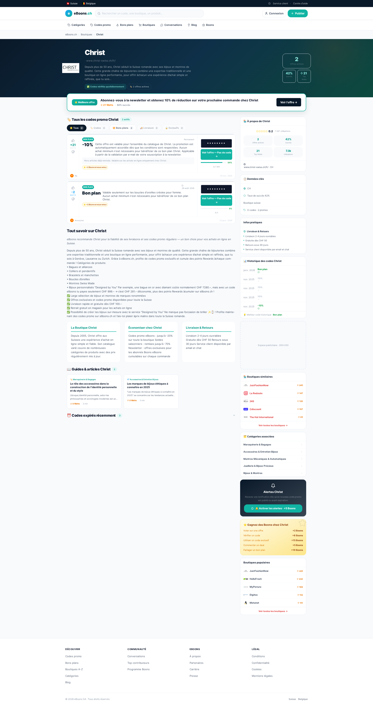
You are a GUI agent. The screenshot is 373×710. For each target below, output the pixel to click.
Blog (194, 24)
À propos (195, 656)
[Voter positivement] (73, 140)
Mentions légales (262, 675)
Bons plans (126, 24)
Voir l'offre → (288, 102)
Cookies (256, 669)
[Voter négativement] (73, 152)
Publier (300, 13)
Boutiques (149, 24)
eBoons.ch (71, 34)
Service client (280, 3)
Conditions (258, 656)
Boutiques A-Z (74, 669)
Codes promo (102, 24)
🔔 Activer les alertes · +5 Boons (275, 508)
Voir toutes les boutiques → (273, 425)
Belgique (303, 699)
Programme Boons (138, 669)
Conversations (173, 24)
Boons (210, 24)
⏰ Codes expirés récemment (93, 415)
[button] (151, 156)
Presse (194, 675)
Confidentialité (260, 662)
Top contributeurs (138, 662)
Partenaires (196, 662)
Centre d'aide (300, 3)
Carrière (194, 669)
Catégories (78, 24)
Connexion (276, 13)
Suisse (292, 699)
